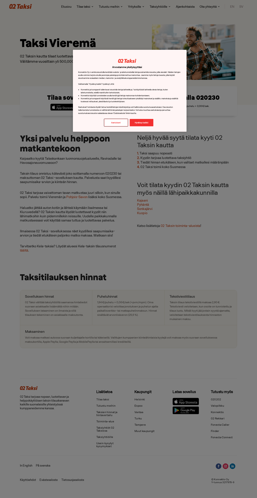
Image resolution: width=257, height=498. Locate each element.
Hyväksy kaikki (141, 122)
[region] (130, 91)
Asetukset (116, 122)
